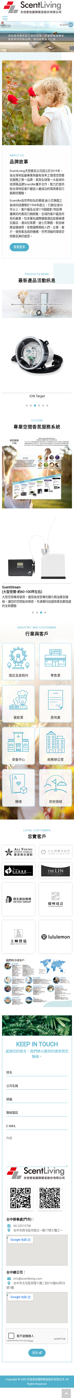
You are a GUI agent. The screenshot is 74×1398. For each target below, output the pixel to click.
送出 (35, 1352)
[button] (27, 405)
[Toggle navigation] (5, 18)
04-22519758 (22, 1226)
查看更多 (19, 247)
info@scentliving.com (27, 1278)
